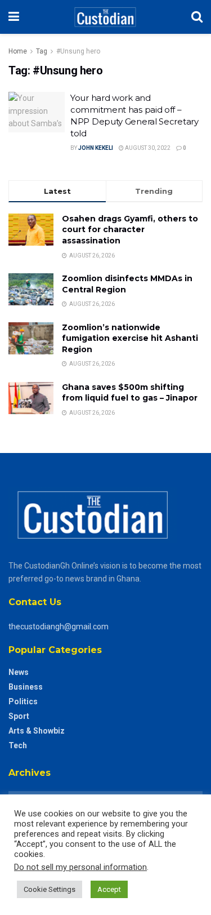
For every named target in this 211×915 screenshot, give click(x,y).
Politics (23, 701)
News (18, 672)
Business (25, 686)
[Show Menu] (13, 17)
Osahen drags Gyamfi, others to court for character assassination (130, 230)
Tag (41, 51)
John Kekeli (95, 148)
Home (17, 51)
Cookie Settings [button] (49, 889)
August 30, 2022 (147, 148)
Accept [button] (109, 889)
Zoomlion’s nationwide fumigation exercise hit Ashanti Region (130, 338)
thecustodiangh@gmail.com (58, 626)
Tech (17, 745)
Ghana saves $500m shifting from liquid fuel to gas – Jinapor (129, 392)
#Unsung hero (78, 51)
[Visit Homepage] (105, 17)
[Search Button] (197, 17)
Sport (18, 716)
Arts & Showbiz (36, 730)
